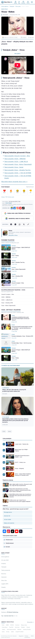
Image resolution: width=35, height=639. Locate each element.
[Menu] (32, 2)
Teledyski (12, 6)
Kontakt (8, 546)
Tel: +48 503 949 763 (9, 616)
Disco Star (4, 580)
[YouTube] (20, 208)
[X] (20, 531)
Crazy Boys (4, 627)
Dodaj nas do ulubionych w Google (10, 37)
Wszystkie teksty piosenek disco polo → (14, 181)
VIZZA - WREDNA (5, 297)
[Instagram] (17, 208)
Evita (3, 625)
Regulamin (21, 636)
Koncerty (3, 573)
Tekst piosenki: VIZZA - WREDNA (15, 159)
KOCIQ (12, 625)
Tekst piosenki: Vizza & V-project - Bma (17, 156)
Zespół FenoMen (20, 631)
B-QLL (7, 631)
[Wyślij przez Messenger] (15, 224)
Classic (28, 627)
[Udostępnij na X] (24, 224)
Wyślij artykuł (9, 539)
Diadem (23, 627)
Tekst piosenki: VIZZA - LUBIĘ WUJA (16, 161)
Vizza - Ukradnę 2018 (7, 302)
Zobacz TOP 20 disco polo (7, 197)
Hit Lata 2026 (4, 560)
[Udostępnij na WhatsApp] (19, 224)
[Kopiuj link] (28, 224)
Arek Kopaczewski (11, 629)
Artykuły (3, 563)
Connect (17, 625)
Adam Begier (5, 14)
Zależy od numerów (9, 523)
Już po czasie (7, 519)
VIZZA (3, 431)
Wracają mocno (8, 512)
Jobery (3, 629)
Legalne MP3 (4, 583)
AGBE (7, 625)
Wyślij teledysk (10, 543)
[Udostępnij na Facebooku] (11, 224)
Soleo (3, 631)
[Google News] (12, 208)
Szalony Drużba (27, 629)
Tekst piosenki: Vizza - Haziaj (13, 167)
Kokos (9, 431)
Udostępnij (24, 37)
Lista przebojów (7, 438)
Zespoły (3, 587)
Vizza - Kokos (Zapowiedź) (8, 305)
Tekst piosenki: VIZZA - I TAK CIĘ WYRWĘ (17, 173)
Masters (19, 629)
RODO (32, 636)
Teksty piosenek (5, 570)
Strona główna (4, 6)
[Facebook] (14, 208)
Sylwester (4, 577)
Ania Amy (17, 627)
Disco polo (18, 6)
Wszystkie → (30, 622)
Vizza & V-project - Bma (7, 294)
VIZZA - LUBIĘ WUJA (6, 300)
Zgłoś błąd (32, 37)
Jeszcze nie (7, 515)
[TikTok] (23, 208)
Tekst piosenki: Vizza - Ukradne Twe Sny (17, 170)
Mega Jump (24, 625)
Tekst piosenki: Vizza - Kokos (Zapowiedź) (18, 164)
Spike (12, 631)
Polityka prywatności (27, 636)
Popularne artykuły (8, 480)
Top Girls (11, 627)
